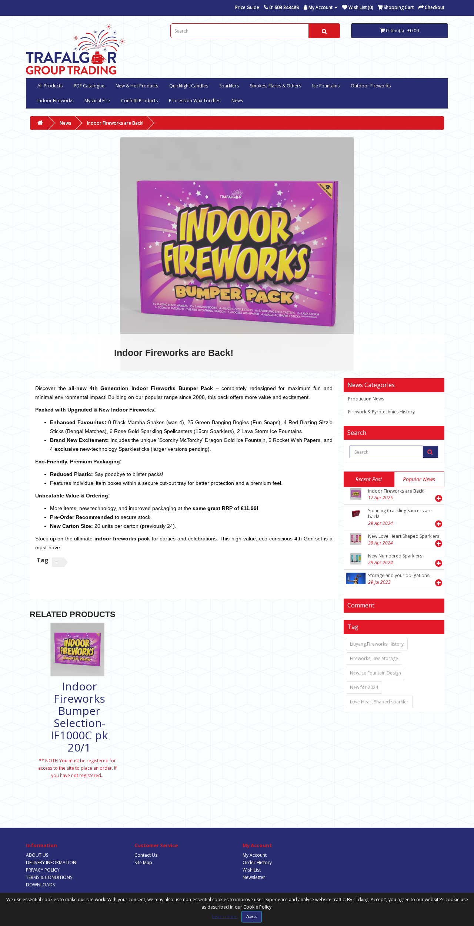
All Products (50, 86)
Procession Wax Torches (194, 100)
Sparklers (229, 86)
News (237, 100)
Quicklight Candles (188, 86)
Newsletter (254, 877)
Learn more (225, 916)
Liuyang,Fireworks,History (377, 644)
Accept (251, 916)
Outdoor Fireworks (371, 86)
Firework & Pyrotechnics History (381, 412)
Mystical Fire (97, 100)
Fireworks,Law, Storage (374, 658)
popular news (419, 479)
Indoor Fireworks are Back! (115, 123)
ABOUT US (37, 855)
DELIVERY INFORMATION (51, 862)
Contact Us (145, 855)
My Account (255, 855)
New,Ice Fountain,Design (375, 673)
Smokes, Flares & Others (275, 86)
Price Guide (247, 7)
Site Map (143, 862)
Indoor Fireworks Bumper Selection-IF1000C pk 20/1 (79, 717)
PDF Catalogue (89, 86)
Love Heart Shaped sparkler (379, 702)
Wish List (252, 870)
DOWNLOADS (40, 885)
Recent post (369, 479)
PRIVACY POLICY (43, 870)
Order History (257, 862)
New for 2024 (364, 687)
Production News (366, 399)
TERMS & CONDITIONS (49, 877)
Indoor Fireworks (55, 100)
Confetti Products (139, 100)
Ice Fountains (326, 86)
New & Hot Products (137, 86)
